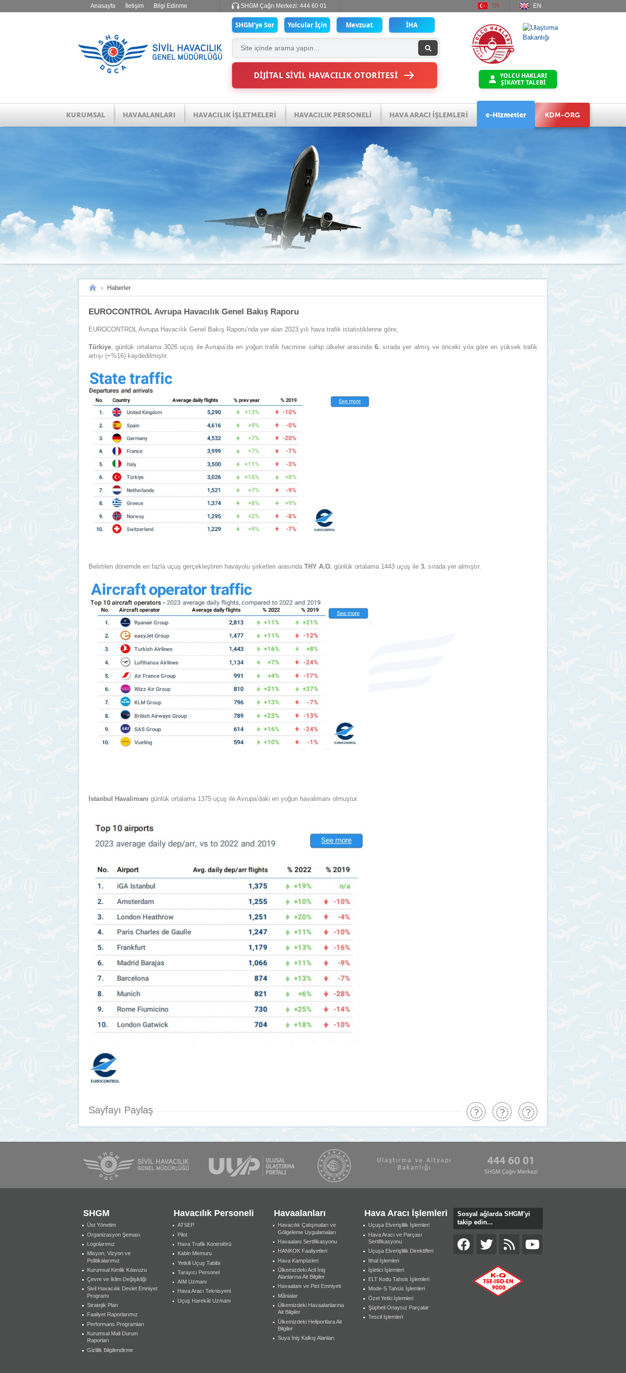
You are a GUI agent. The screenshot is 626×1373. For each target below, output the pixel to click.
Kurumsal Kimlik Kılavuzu (117, 1270)
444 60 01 (313, 5)
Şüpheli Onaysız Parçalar (398, 1307)
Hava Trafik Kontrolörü (204, 1244)
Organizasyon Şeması (113, 1235)
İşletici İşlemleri (386, 1270)
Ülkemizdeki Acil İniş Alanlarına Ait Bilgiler (302, 1273)
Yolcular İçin (307, 25)
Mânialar (288, 1296)
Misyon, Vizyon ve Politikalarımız (109, 1256)
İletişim (134, 5)
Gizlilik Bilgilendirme (110, 1350)
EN (537, 5)
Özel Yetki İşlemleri (390, 1298)
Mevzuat (359, 25)
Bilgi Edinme (170, 5)
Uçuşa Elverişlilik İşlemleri (398, 1225)
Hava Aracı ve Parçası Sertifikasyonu (395, 1238)
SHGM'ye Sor (254, 25)
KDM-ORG (562, 115)
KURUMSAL (85, 115)
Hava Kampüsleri (298, 1260)
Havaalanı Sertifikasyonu (307, 1241)
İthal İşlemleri (383, 1260)
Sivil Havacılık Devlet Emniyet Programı (122, 1291)
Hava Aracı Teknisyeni (204, 1291)
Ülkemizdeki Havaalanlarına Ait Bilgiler (311, 1308)
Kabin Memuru (195, 1253)
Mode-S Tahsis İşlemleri (396, 1288)
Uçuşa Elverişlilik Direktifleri (400, 1251)
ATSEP (186, 1225)
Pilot (182, 1235)
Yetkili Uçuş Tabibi (199, 1263)
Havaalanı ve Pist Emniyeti (309, 1286)
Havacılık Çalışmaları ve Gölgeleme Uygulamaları (307, 1228)
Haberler (119, 287)
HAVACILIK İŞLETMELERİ (234, 115)
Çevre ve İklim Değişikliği (116, 1279)
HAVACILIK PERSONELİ (333, 115)
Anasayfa (102, 5)
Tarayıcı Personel (199, 1272)
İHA (412, 25)
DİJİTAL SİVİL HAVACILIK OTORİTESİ (326, 75)
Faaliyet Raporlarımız (112, 1314)
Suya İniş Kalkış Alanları (306, 1338)
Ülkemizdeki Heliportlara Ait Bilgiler (310, 1325)
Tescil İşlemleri (385, 1317)
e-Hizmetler (506, 115)
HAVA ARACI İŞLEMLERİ (428, 115)
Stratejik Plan (102, 1305)
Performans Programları (115, 1324)
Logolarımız (101, 1244)
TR (495, 5)
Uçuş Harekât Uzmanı (204, 1301)
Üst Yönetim (101, 1225)
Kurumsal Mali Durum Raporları (112, 1336)
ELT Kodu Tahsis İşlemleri (398, 1279)
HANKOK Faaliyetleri (302, 1251)
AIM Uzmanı (192, 1281)
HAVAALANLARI (149, 115)
